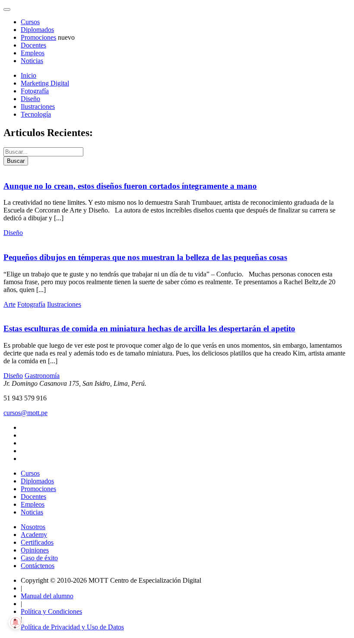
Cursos (30, 21)
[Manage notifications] (15, 622)
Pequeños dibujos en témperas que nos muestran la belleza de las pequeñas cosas (145, 257)
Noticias (32, 60)
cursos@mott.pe (25, 412)
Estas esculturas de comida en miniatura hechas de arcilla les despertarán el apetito (149, 328)
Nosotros (33, 526)
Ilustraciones (38, 106)
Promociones (38, 37)
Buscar (16, 161)
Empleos (32, 53)
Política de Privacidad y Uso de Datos (72, 627)
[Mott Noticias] (6, 9)
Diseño (30, 98)
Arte (9, 304)
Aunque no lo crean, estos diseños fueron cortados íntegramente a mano (130, 185)
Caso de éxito (39, 558)
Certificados (37, 542)
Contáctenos (37, 565)
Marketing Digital (45, 83)
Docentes (33, 45)
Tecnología (36, 114)
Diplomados (37, 29)
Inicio (28, 75)
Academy (34, 534)
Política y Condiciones (51, 611)
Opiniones (35, 550)
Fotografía (35, 91)
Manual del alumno (47, 596)
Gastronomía (42, 375)
